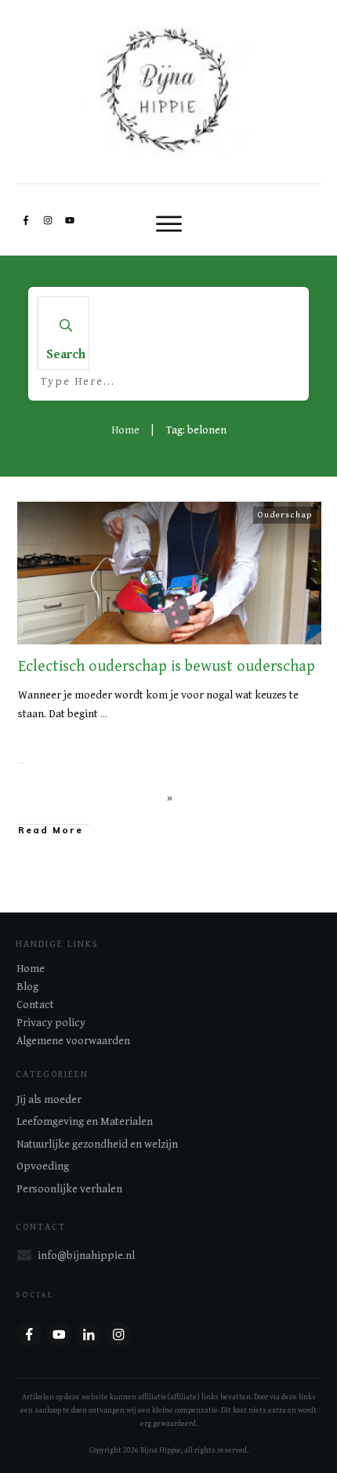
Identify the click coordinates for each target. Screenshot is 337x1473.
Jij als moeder (49, 1100)
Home (30, 969)
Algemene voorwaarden (73, 1041)
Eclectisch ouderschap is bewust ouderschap (166, 667)
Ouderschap (285, 515)
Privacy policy (50, 1023)
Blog (27, 987)
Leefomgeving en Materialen (84, 1122)
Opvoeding (42, 1166)
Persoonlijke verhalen (69, 1189)
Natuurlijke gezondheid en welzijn (97, 1144)
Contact (35, 1005)
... (103, 714)
